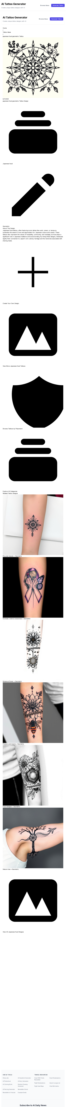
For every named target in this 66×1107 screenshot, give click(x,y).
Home (5, 28)
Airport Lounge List (55, 1083)
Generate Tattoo (58, 5)
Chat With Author (54, 1086)
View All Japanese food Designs (13, 932)
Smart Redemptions (55, 1078)
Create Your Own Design (11, 303)
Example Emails (22, 1092)
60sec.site (6, 1078)
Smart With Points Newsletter (39, 1078)
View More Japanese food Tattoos (14, 366)
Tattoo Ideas (7, 32)
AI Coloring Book (7, 1084)
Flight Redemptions (39, 1083)
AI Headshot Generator (24, 1078)
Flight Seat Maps (39, 1086)
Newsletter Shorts (23, 1089)
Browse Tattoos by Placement (12, 429)
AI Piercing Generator (9, 1089)
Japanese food (8, 164)
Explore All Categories (10, 491)
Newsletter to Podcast (9, 1092)
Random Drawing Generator (23, 1085)
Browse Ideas (44, 5)
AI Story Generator (23, 1081)
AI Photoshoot (7, 1081)
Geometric (6, 226)
